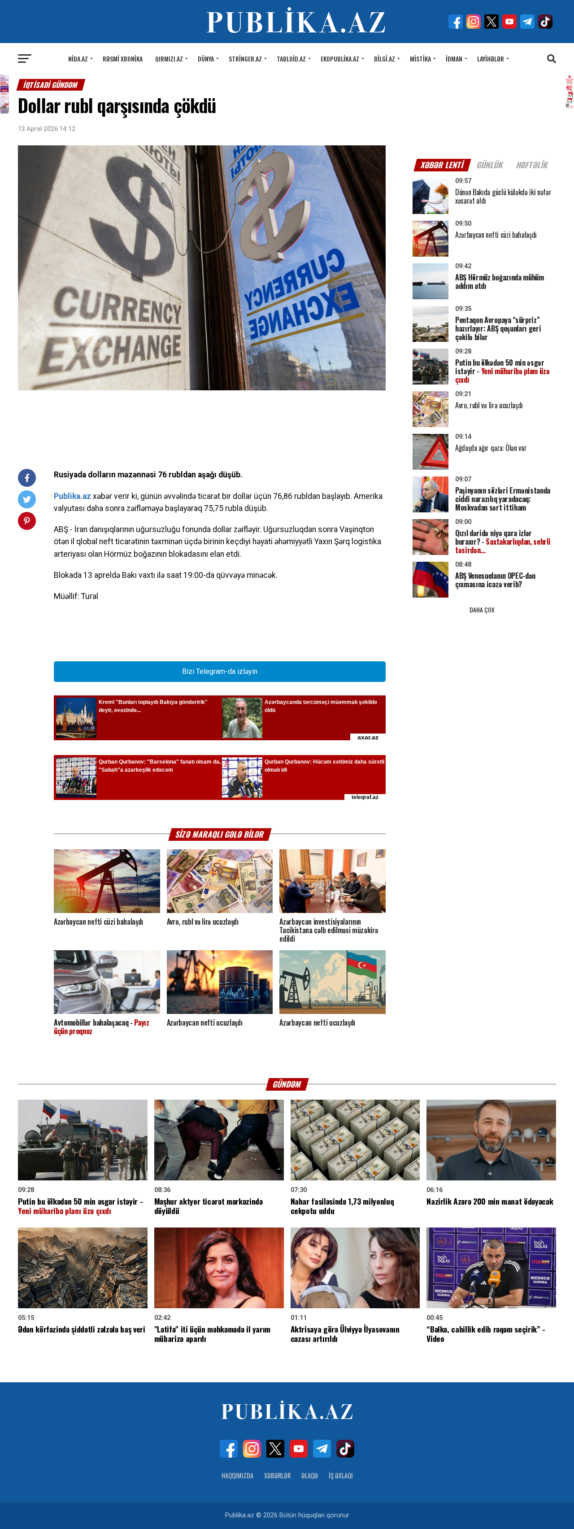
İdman (454, 58)
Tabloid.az (291, 58)
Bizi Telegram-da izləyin (219, 671)
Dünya (206, 58)
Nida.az (78, 58)
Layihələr (490, 58)
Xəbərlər (277, 1475)
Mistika (420, 58)
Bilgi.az (384, 58)
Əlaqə (309, 1475)
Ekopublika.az (340, 58)
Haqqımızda (237, 1475)
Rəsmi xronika (123, 58)
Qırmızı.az (169, 58)
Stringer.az (245, 58)
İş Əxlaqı (341, 1475)
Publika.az (72, 496)
